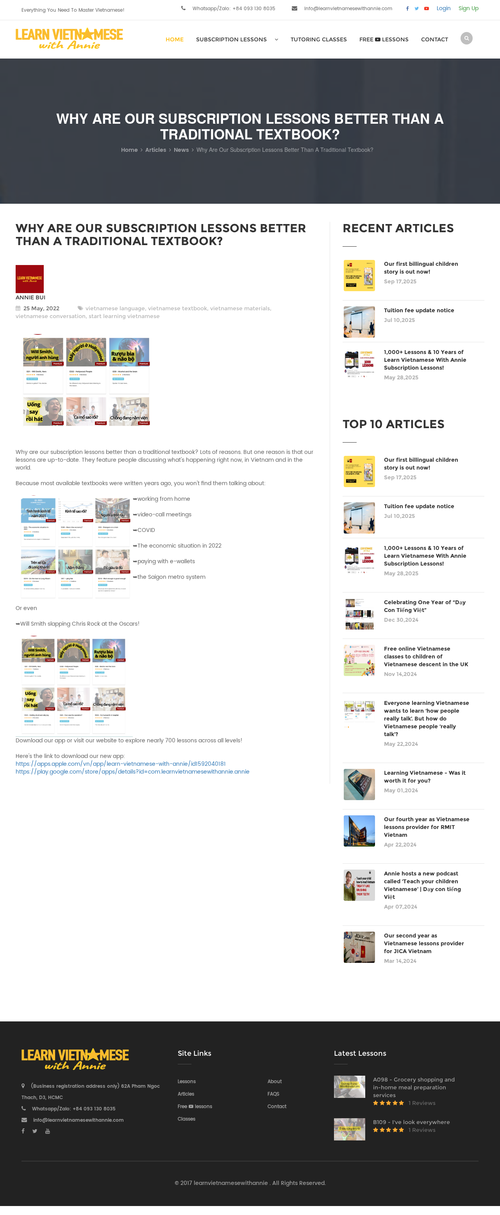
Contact (434, 39)
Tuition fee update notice (419, 310)
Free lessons (384, 39)
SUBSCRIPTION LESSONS (231, 39)
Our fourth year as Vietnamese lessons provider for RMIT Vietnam (427, 827)
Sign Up (469, 8)
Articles (155, 150)
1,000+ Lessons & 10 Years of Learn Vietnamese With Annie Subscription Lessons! (425, 360)
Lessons (187, 1081)
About (275, 1081)
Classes (186, 1119)
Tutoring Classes (319, 39)
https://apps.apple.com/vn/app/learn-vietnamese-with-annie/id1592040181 (121, 764)
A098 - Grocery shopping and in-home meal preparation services (414, 1087)
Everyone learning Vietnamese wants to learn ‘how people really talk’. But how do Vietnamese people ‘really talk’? (426, 718)
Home (129, 150)
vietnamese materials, (240, 308)
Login (444, 8)
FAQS (273, 1094)
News (181, 150)
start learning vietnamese (123, 316)
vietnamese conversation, (51, 316)
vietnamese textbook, (177, 308)
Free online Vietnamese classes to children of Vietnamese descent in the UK (426, 656)
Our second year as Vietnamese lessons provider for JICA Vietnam (424, 943)
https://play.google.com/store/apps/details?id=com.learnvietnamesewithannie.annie (133, 771)
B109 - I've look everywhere (411, 1122)
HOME (175, 39)
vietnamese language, (116, 308)
